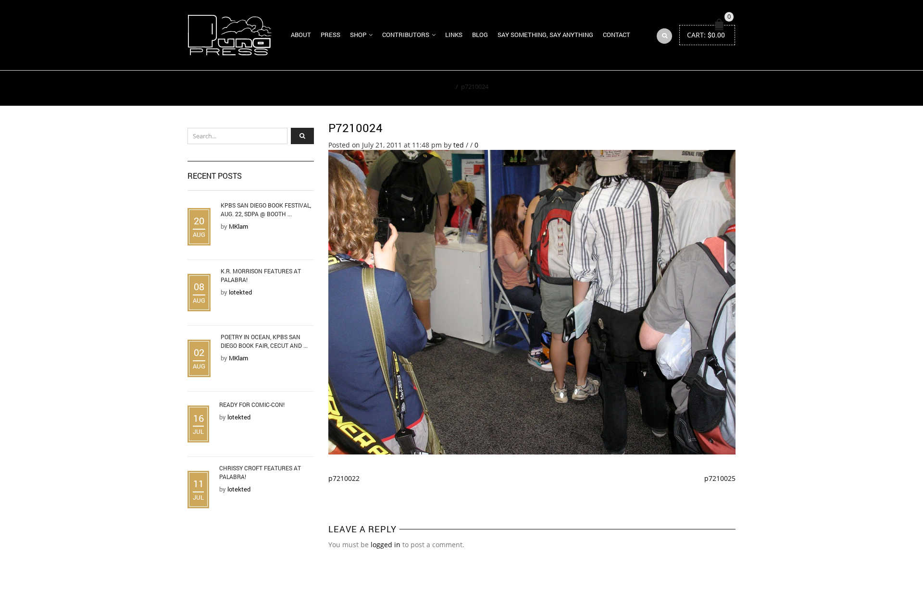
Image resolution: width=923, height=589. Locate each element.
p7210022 (344, 478)
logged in (385, 544)
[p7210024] (532, 301)
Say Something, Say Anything (545, 34)
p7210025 (720, 478)
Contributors (405, 34)
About (301, 34)
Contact (616, 34)
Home (444, 86)
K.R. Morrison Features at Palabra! (261, 275)
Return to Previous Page (691, 88)
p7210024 (355, 127)
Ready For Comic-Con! (252, 404)
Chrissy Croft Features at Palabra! (260, 472)
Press (330, 34)
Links (453, 34)
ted (458, 144)
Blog (480, 34)
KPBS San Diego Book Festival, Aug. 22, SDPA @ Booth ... (266, 209)
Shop (358, 34)
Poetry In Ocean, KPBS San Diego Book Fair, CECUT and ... (264, 341)
